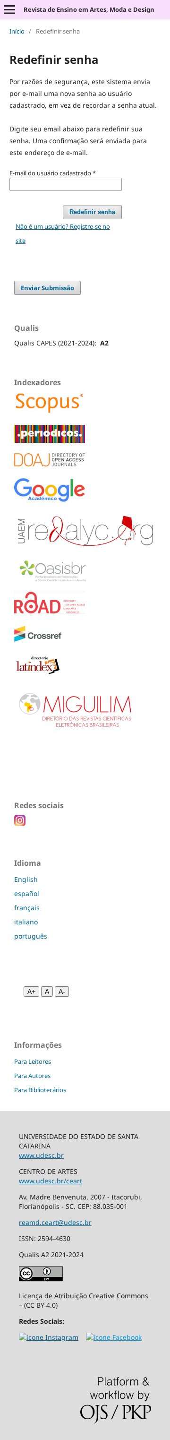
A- (62, 991)
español (26, 893)
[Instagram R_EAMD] (48, 1337)
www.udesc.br (41, 1155)
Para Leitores (32, 1061)
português (30, 935)
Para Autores (32, 1075)
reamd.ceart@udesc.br (55, 1222)
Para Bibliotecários (40, 1090)
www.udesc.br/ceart (50, 1180)
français (27, 907)
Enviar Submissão (47, 288)
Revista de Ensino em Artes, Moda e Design (89, 9)
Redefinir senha (92, 212)
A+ (31, 991)
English (26, 879)
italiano (26, 921)
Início (17, 31)
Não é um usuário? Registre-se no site (63, 233)
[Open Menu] (9, 9)
